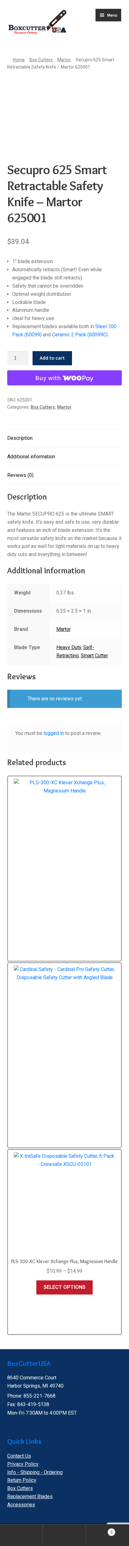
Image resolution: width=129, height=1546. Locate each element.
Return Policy (21, 1480)
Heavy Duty (68, 647)
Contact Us (19, 1456)
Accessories (21, 1505)
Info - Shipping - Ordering (35, 1472)
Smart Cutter (94, 656)
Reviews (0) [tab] (20, 475)
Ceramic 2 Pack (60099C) (80, 335)
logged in (54, 733)
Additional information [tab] (31, 457)
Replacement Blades (30, 1496)
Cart (99, 1530)
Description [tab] (20, 438)
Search (64, 1535)
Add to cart (52, 358)
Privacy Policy (23, 1464)
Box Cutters (41, 59)
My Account (21, 1535)
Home (19, 59)
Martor (64, 59)
